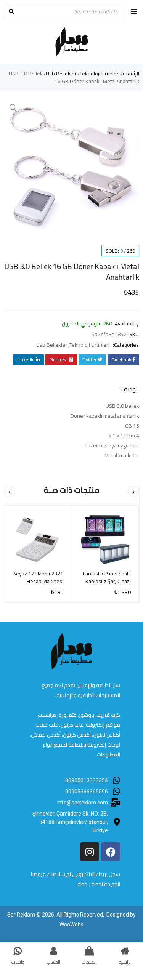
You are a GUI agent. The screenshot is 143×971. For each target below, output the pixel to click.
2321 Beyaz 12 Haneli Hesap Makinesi (38, 577)
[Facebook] (110, 851)
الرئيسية (131, 73)
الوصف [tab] (130, 389)
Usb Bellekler (61, 73)
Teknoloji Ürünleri (100, 73)
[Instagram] (89, 851)
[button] (13, 108)
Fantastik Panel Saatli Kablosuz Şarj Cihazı (107, 577)
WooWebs (71, 924)
